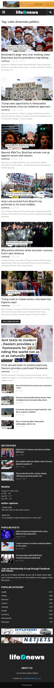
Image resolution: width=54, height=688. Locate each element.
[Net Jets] (27, 642)
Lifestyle (4, 607)
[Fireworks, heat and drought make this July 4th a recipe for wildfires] (7, 412)
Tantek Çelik (7, 507)
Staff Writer (5, 61)
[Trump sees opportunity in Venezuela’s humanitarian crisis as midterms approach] (27, 87)
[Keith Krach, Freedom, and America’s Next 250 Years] (7, 452)
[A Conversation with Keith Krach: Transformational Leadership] (7, 558)
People (4, 610)
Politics (4, 50)
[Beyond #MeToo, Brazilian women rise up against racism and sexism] (27, 136)
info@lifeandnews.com (32, 678)
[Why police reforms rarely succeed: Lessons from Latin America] (27, 234)
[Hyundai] (27, 634)
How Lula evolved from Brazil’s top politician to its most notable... (21, 203)
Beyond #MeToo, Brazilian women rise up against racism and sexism (25, 154)
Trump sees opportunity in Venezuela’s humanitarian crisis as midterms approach (25, 105)
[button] (50, 12)
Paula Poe (6, 515)
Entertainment (6, 361)
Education (5, 622)
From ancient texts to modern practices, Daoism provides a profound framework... (25, 367)
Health (4, 592)
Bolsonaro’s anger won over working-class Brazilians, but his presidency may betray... (25, 56)
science (4, 603)
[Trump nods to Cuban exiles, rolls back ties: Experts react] (27, 283)
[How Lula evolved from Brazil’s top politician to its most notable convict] (27, 185)
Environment (6, 618)
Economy (5, 614)
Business (5, 197)
